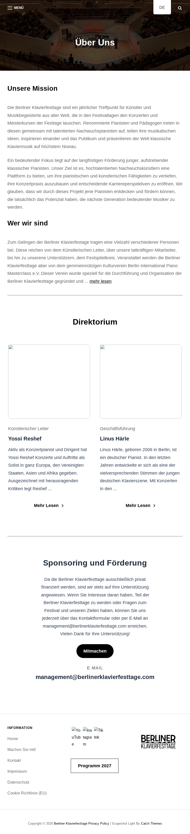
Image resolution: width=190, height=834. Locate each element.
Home (12, 739)
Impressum (17, 771)
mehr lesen (101, 281)
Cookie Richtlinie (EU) (27, 793)
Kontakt (14, 760)
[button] (49, 506)
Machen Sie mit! (21, 749)
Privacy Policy (98, 823)
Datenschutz (18, 782)
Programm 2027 (94, 765)
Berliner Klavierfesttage (70, 823)
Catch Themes (151, 823)
